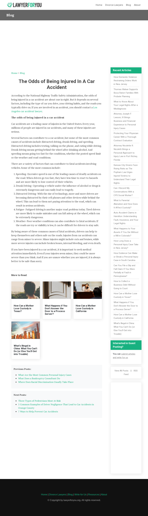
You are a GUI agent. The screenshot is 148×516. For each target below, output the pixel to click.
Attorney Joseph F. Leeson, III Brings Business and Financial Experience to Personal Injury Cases (125, 120)
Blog (128, 4)
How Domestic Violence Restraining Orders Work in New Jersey (125, 81)
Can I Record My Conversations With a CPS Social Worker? (124, 192)
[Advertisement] (74, 42)
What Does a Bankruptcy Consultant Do (39, 378)
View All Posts (121, 370)
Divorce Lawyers (114, 4)
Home (99, 4)
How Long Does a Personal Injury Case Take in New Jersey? (126, 244)
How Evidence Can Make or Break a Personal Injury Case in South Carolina (126, 257)
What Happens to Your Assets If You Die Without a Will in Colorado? (126, 232)
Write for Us (80, 494)
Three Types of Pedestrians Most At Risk (39, 400)
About (137, 4)
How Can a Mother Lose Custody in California (86, 308)
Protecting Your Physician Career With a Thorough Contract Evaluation (126, 137)
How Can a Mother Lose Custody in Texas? (24, 308)
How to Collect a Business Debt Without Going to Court (124, 285)
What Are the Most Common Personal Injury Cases (44, 374)
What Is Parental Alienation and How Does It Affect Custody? (126, 204)
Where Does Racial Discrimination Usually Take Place (45, 382)
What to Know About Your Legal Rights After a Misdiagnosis (126, 105)
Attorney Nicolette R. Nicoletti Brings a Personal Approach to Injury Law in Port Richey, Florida (125, 152)
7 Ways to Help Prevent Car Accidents (38, 411)
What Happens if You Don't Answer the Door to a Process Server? (56, 309)
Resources (93, 494)
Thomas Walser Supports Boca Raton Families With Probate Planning (126, 93)
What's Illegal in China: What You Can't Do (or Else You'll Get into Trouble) (25, 350)
